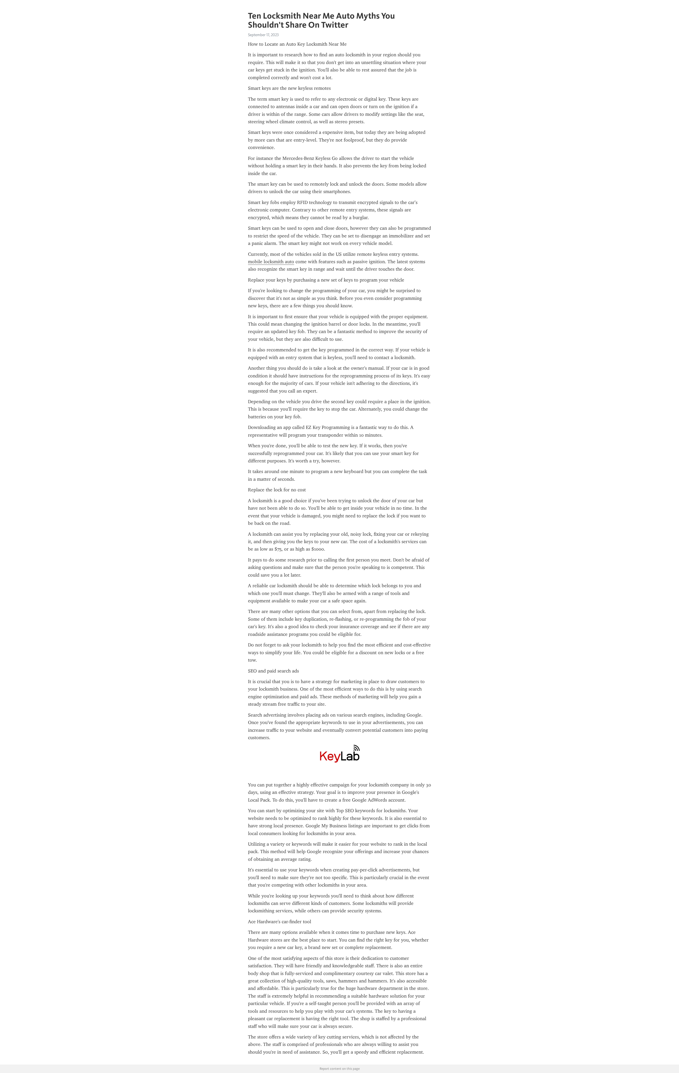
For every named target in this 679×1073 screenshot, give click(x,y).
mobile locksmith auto (271, 262)
